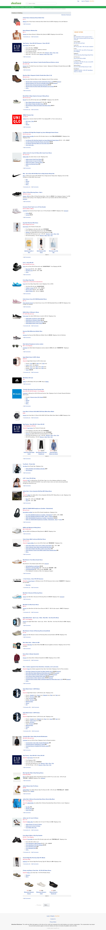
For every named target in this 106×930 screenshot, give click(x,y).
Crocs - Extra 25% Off (28, 262)
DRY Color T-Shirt (30, 121)
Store (33, 7)
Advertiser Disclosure (66, 14)
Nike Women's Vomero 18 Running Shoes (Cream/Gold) (36, 630)
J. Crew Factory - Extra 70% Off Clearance (33, 578)
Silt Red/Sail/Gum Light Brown (32, 566)
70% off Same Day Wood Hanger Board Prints (83, 55)
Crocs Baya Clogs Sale (28, 280)
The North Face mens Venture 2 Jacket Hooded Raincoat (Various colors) (41, 62)
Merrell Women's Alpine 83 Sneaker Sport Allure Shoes (38, 105)
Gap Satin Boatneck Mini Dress (30, 222)
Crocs (24, 266)
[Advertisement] (84, 20)
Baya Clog (28, 269)
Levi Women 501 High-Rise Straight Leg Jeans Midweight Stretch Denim (40, 132)
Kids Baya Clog (29, 270)
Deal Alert (92, 1)
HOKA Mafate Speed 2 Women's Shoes (35, 321)
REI (28, 196)
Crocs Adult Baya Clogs (31, 846)
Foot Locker (25, 316)
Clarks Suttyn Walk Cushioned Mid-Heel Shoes (34, 539)
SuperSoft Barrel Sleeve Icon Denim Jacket (53, 454)
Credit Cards (28, 7)
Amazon (25, 34)
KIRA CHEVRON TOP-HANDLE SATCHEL (35, 468)
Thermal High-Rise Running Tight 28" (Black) (34, 857)
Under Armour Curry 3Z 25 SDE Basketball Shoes (35, 299)
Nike (24, 175)
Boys (54, 52)
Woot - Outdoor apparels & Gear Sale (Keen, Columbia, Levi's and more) (40, 666)
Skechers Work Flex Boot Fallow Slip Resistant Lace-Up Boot (40, 86)
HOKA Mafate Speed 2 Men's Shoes (34, 323)
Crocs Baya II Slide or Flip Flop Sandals (32, 835)
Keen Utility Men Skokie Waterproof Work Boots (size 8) (38, 673)
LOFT (28, 480)
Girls (57, 52)
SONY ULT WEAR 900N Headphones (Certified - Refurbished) (38, 508)
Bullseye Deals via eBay (28, 136)
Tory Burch (25, 466)
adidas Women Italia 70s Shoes (30, 786)
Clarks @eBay (30, 543)
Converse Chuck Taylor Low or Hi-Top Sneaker (34, 207)
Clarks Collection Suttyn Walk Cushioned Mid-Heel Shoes (39, 547)
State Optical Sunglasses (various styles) (33, 344)
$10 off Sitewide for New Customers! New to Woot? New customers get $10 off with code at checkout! (83, 38)
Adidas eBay (26, 156)
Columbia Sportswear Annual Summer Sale (33, 389)
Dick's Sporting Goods (28, 302)
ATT (27, 704)
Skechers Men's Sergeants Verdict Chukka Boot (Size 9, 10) (37, 75)
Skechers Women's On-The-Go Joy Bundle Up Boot (38, 83)
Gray (31, 363)
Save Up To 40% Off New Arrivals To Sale (82, 66)
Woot (24, 79)
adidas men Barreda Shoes (32, 164)
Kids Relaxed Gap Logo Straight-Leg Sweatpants (41, 454)
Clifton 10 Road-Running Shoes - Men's (32, 192)
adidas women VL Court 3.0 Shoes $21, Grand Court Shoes (37, 153)
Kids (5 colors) (29, 289)
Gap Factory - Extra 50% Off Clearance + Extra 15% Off (36, 43)
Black (27, 499)
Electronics (17, 7)
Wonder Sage (29, 808)
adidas (24, 381)
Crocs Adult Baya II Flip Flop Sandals (34, 845)
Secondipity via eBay (27, 512)
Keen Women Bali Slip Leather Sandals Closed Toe (37, 674)
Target (27, 369)
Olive (27, 500)
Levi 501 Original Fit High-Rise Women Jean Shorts (37, 141)
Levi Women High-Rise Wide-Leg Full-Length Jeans (38, 143)
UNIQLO (25, 118)
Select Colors (33, 720)
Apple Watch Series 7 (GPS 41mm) (31, 712)
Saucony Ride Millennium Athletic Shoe (32, 331)
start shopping (29, 470)
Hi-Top (27, 213)
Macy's (29, 872)
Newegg (27, 232)
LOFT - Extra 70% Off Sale (29, 478)
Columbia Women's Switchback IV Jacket (35, 744)
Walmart (25, 21)
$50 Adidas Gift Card (28, 377)
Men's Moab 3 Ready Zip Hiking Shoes (35, 103)
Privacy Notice (53, 922)
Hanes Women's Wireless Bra (30, 30)
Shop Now (28, 585)
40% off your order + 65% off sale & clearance (83, 46)
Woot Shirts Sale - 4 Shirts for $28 (31, 642)
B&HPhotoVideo (29, 701)
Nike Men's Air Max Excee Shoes (31, 604)
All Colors (32, 696)
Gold (43, 363)
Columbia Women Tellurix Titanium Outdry (35, 677)
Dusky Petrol (29, 810)
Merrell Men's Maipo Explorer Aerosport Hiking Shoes (36, 96)
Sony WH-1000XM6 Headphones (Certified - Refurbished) (39, 514)
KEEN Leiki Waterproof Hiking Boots (32, 527)
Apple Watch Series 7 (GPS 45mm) (31, 688)
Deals (12, 7)
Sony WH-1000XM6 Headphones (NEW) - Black (37, 516)
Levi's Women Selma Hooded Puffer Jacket (36, 676)
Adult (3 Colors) (29, 291)
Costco (27, 365)
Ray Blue (28, 806)
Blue (51, 695)
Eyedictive (25, 347)
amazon (59, 81)
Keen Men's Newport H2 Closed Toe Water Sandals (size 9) (39, 671)
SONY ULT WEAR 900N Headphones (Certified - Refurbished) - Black (42, 519)
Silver (37, 363)
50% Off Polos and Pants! (79, 43)
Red (56, 695)
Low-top (27, 214)
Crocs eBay (30, 839)
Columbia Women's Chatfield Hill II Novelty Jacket (37, 746)
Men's (51, 52)
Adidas (47, 381)
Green (60, 519)
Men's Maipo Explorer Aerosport (33, 102)
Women (27, 124)
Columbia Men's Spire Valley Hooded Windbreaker (35, 736)
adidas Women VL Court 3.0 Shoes (34, 824)
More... (27, 184)
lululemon (25, 861)
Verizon (27, 703)
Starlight (32, 695)
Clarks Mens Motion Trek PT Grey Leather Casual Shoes (39, 545)
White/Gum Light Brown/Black (32, 567)
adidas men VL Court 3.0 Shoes (30, 818)
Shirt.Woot (29, 644)
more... (27, 88)
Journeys (25, 335)
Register (87, 1)
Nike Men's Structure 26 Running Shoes (32, 592)
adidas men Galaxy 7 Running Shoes (34, 162)
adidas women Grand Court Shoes (34, 159)
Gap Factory (26, 45)
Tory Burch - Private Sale (29, 464)
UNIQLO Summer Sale (28, 115)
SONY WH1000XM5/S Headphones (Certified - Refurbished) (39, 518)
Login (82, 1)
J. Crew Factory (31, 581)
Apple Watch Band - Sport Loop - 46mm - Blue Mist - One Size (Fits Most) (41, 617)
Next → (46, 905)
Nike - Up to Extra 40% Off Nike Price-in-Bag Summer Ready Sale (38, 173)
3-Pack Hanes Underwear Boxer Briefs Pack (33, 17)
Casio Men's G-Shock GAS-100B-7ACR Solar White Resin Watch (38, 411)
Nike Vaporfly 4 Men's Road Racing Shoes (33, 772)
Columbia (25, 393)
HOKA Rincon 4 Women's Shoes (33, 320)
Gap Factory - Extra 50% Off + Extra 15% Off (33, 424)
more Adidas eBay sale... (31, 827)
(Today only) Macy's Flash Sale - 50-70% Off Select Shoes (37, 870)
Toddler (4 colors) (30, 288)
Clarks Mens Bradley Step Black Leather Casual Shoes (38, 548)
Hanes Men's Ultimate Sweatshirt (31, 654)
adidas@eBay (26, 789)
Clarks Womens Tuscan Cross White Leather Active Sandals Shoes (41, 550)
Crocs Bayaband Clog (31, 848)
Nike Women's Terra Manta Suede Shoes (33, 559)
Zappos (24, 196)
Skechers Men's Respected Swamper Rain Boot (37, 84)
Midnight (45, 695)
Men (27, 123)
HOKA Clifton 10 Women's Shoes (31, 312)
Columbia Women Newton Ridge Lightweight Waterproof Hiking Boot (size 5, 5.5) (44, 679)
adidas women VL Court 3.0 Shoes (34, 160)
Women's (47, 52)
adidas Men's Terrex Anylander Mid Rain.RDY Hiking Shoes (37, 491)
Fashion (22, 7)
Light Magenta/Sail (30, 569)
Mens (45, 54)
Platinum (51, 516)
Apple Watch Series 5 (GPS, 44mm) (31, 357)
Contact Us (53, 919)
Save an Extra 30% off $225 (80, 58)
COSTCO (25, 210)
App (78, 1)
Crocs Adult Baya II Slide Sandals (33, 843)
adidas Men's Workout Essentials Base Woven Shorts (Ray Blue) (39, 799)
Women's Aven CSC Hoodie (36, 397)
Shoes (27, 402)
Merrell (24, 99)
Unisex (27, 182)
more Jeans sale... (30, 145)
